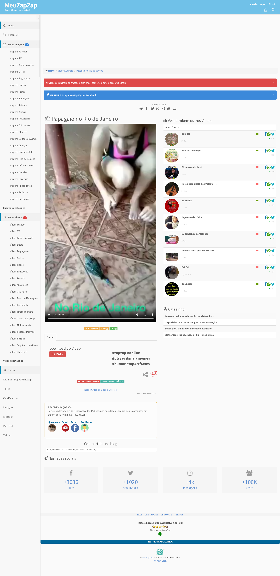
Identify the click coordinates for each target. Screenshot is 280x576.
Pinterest (8, 426)
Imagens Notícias (18, 172)
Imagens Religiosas (19, 199)
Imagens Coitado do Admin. (23, 138)
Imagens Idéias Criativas (22, 165)
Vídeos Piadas (17, 264)
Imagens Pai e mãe (19, 179)
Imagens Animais (18, 111)
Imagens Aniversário (20, 118)
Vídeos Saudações (19, 271)
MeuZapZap (147, 557)
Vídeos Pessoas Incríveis (22, 331)
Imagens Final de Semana (22, 158)
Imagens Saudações (20, 98)
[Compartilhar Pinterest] (141, 108)
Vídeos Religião (17, 338)
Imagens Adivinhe (18, 105)
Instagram (8, 407)
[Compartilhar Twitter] (153, 108)
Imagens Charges (18, 132)
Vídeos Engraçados (19, 251)
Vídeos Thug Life (18, 352)
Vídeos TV (15, 231)
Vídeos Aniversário (19, 284)
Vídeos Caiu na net (19, 291)
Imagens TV (16, 58)
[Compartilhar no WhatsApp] (158, 108)
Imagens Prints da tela (21, 185)
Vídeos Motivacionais (20, 325)
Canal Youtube (10, 398)
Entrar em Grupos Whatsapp (17, 379)
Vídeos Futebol (17, 224)
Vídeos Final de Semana (21, 311)
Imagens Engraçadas (20, 78)
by (160, 560)
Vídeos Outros (17, 258)
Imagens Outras (18, 85)
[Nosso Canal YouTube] (169, 108)
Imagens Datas (17, 71)
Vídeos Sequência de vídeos (24, 345)
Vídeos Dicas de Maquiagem (24, 298)
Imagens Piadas (17, 91)
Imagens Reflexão (19, 192)
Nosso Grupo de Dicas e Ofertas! (100, 389)
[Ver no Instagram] (164, 108)
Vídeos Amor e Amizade (21, 238)
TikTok (6, 388)
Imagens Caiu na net (20, 125)
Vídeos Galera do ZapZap (22, 318)
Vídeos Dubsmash (19, 305)
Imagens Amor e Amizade (22, 65)
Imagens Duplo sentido (21, 152)
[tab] (50, 337)
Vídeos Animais (17, 278)
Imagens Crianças (18, 145)
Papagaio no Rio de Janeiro (89, 70)
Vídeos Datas (16, 244)
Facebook (8, 416)
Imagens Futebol (18, 51)
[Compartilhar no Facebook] (148, 108)
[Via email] (174, 108)
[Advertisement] (160, 40)
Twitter (7, 435)
